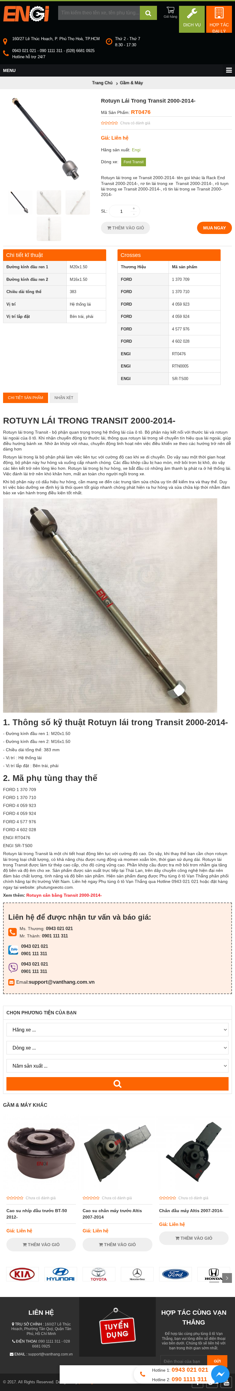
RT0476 (141, 112)
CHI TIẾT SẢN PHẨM (25, 398)
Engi (136, 149)
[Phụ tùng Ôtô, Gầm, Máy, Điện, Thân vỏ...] (26, 19)
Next (227, 1278)
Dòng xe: (109, 161)
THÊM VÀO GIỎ (127, 227)
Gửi (217, 1361)
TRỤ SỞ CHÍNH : (29, 1324)
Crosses (131, 255)
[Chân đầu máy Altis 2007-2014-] (194, 1188)
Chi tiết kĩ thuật (24, 255)
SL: (104, 211)
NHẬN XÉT (63, 398)
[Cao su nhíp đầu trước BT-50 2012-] (41, 1188)
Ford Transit (134, 162)
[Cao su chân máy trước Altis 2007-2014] (117, 1188)
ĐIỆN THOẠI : (27, 1341)
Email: (22, 982)
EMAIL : (20, 1354)
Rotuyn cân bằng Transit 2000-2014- (67, 895)
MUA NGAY (214, 227)
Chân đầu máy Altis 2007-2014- (191, 1210)
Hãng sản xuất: (115, 149)
